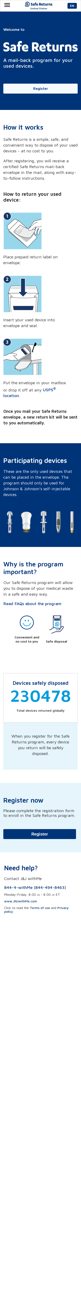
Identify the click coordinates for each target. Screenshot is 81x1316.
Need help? (21, 868)
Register (39, 834)
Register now (23, 800)
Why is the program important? (33, 568)
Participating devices (35, 460)
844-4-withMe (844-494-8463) (35, 887)
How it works (23, 127)
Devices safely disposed (41, 683)
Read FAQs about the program (32, 603)
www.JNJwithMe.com (20, 901)
